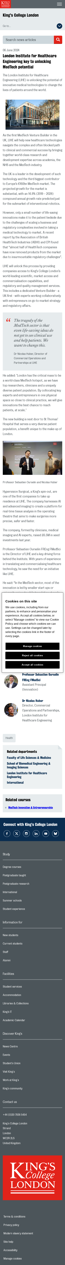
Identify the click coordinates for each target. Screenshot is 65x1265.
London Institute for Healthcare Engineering (27, 775)
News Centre (24, 1047)
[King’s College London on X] (16, 833)
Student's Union (25, 1064)
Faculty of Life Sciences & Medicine (29, 757)
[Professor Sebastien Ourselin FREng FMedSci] (13, 682)
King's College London (21, 15)
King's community (26, 1089)
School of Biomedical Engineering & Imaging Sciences (28, 765)
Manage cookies (24, 1258)
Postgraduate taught (28, 876)
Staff (19, 953)
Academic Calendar (28, 1021)
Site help (20, 1241)
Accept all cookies (32, 664)
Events (20, 1056)
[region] (32, 632)
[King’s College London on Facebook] (6, 833)
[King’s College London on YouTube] (45, 833)
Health (9, 738)
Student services (26, 987)
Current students (26, 944)
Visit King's (22, 1072)
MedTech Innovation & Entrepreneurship (30, 808)
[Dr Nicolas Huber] (13, 710)
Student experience (28, 910)
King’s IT (21, 1013)
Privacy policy (23, 1225)
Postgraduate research (30, 884)
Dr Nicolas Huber (32, 700)
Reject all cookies (32, 655)
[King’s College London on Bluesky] (55, 833)
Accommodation (26, 996)
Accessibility (22, 1250)
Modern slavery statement (30, 1233)
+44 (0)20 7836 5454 (15, 1114)
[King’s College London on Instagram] (26, 833)
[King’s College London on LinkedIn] (36, 833)
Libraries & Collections (29, 1004)
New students (24, 936)
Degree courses (26, 868)
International (15, 782)
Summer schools (26, 901)
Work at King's (24, 1081)
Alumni (20, 961)
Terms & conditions (26, 1216)
